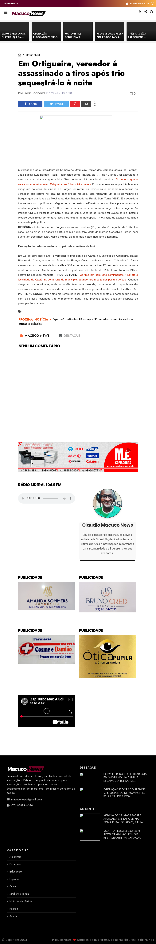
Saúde (13, 916)
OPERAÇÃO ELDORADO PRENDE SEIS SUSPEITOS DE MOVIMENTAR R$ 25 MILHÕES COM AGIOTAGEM (124, 794)
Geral (13, 886)
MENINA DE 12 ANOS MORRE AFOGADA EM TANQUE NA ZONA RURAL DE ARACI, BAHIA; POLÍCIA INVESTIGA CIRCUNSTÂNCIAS (123, 822)
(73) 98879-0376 (21, 805)
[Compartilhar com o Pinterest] (75, 104)
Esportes (15, 879)
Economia (15, 864)
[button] (10, 3)
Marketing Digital (19, 894)
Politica (14, 909)
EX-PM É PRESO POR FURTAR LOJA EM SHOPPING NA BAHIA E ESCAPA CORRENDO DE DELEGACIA (125, 779)
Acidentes (15, 857)
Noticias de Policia (21, 901)
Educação (16, 871)
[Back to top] (146, 934)
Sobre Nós (10, 3)
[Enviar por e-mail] (86, 104)
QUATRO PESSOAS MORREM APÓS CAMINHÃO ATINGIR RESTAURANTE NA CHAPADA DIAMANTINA (122, 836)
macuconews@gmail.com (26, 799)
